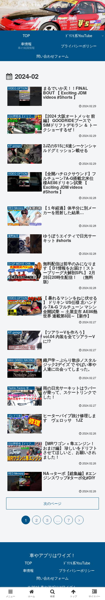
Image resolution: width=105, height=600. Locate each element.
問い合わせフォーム (52, 578)
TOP (28, 562)
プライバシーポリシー (77, 570)
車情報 (28, 570)
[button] (94, 490)
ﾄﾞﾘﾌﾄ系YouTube (76, 562)
